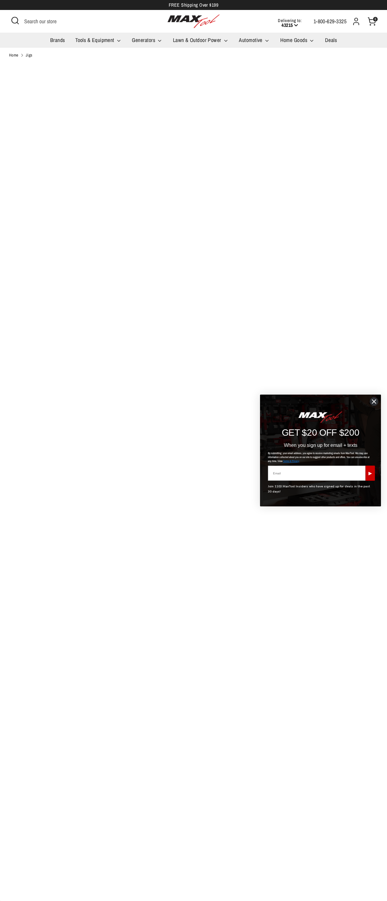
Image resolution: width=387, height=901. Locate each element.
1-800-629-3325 (330, 21)
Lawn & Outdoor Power (198, 40)
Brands (57, 40)
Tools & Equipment (95, 40)
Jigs (29, 55)
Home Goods (294, 40)
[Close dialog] (374, 401)
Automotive (251, 40)
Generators (144, 40)
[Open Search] (15, 21)
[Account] (356, 21)
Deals (331, 40)
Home (13, 55)
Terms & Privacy (291, 461)
